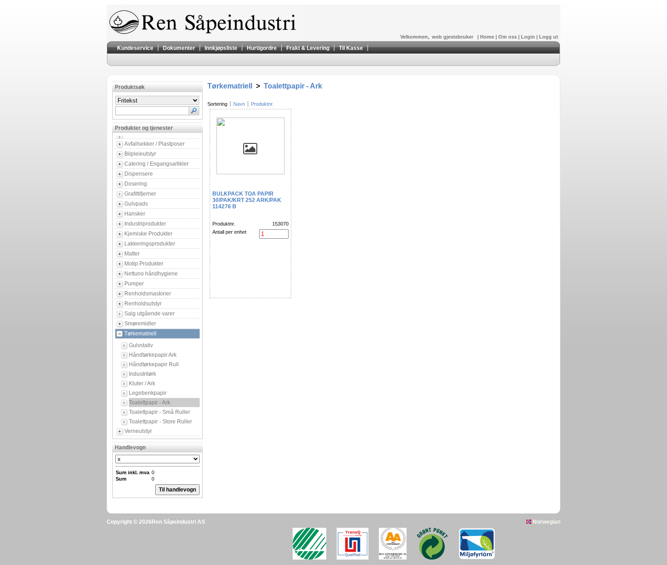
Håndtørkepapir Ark (153, 355)
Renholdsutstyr (143, 303)
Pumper (134, 283)
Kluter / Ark (142, 383)
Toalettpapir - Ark (149, 402)
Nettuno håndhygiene (151, 273)
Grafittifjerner (140, 194)
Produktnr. (262, 104)
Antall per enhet (229, 232)
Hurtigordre (262, 48)
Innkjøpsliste (221, 48)
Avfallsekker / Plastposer (154, 144)
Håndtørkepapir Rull (154, 364)
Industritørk (142, 374)
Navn (239, 104)
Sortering (217, 104)
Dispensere (138, 174)
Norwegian (545, 522)
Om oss (508, 36)
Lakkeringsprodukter (149, 244)
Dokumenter (179, 48)
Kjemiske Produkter (148, 234)
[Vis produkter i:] (162, 137)
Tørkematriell (140, 333)
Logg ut (548, 36)
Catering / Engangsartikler (156, 164)
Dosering (135, 184)
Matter (132, 254)
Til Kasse (351, 48)
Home (487, 36)
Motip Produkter (143, 263)
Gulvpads (136, 204)
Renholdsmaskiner (147, 293)
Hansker (134, 214)
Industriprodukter (145, 224)
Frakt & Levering (307, 48)
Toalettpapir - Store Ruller (160, 421)
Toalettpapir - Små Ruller (159, 412)
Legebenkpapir (148, 393)
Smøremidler (140, 323)
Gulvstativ (141, 345)
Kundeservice (135, 48)
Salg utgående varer (149, 313)
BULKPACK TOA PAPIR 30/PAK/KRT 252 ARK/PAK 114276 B (246, 200)
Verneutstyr (138, 431)
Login (528, 36)
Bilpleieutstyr (140, 154)
